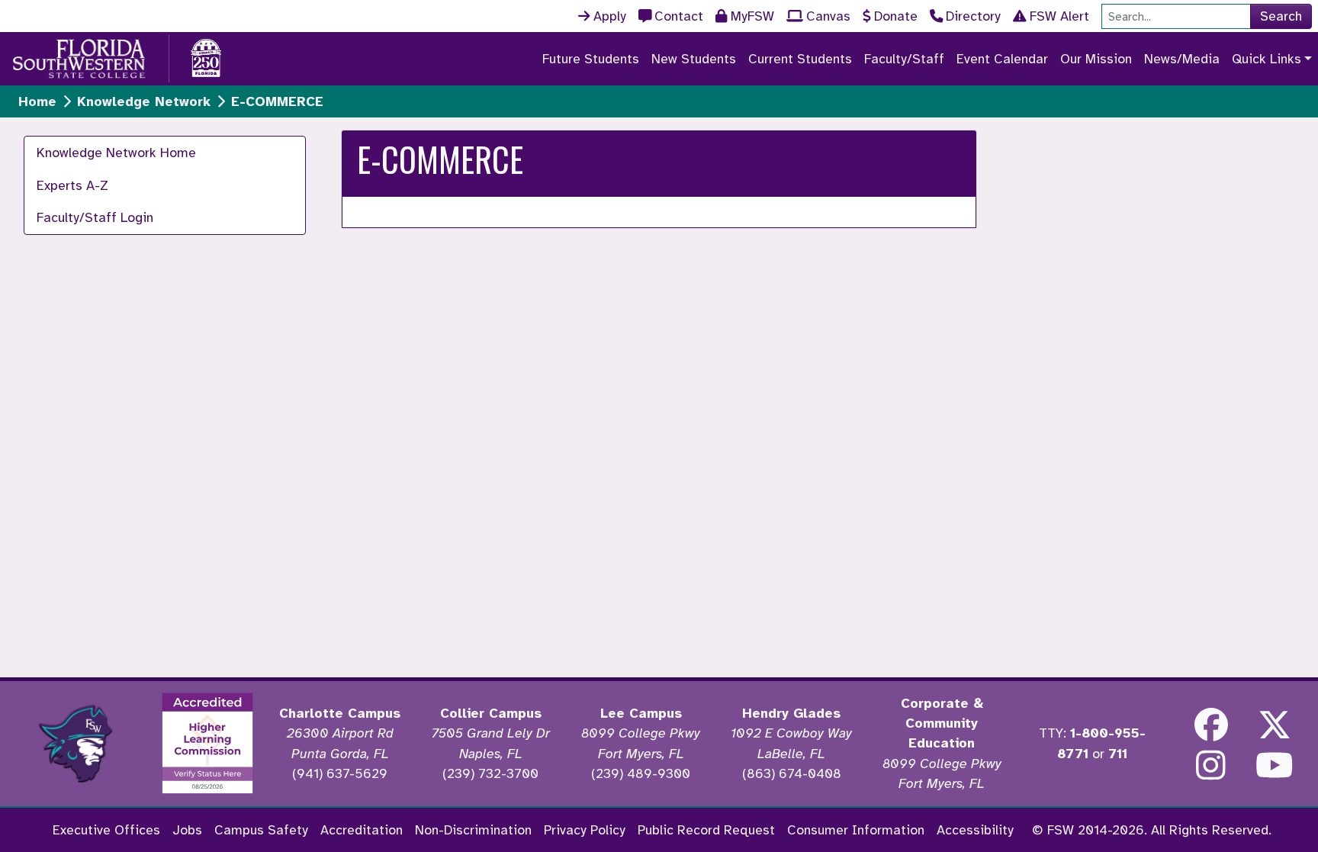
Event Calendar (1002, 58)
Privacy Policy (584, 829)
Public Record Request (706, 829)
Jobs (187, 829)
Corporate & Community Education (942, 723)
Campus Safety (261, 829)
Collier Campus (491, 713)
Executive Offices (106, 829)
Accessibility (975, 829)
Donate (896, 16)
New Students (693, 58)
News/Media (1182, 58)
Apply (609, 16)
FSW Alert (1059, 16)
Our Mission (1096, 58)
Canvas (828, 16)
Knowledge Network (144, 101)
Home (37, 101)
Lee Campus (641, 713)
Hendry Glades (791, 713)
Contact (678, 16)
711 (1117, 753)
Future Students (590, 58)
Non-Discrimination (473, 829)
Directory (973, 16)
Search (1281, 16)
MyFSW (752, 16)
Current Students (800, 58)
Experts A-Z (72, 185)
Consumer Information (855, 829)
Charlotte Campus (339, 713)
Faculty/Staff (904, 58)
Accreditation (361, 829)
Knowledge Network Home (116, 152)
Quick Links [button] (1266, 58)
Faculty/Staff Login (95, 217)
